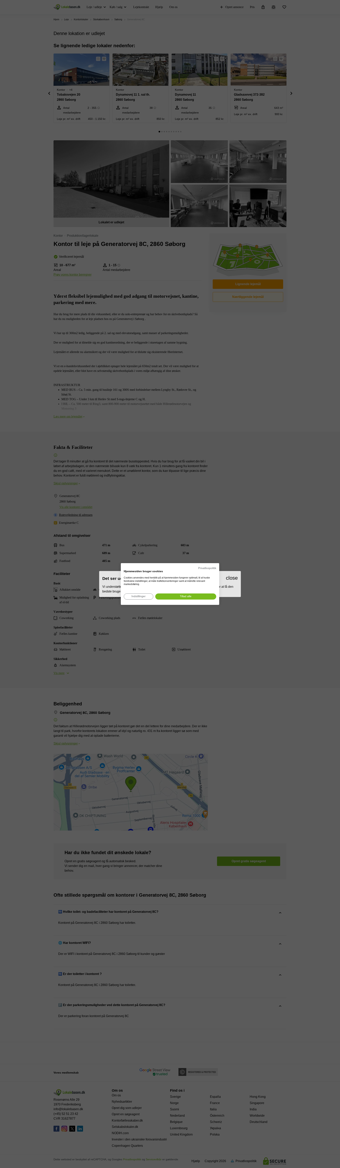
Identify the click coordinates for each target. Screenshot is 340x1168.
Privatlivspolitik (207, 568)
